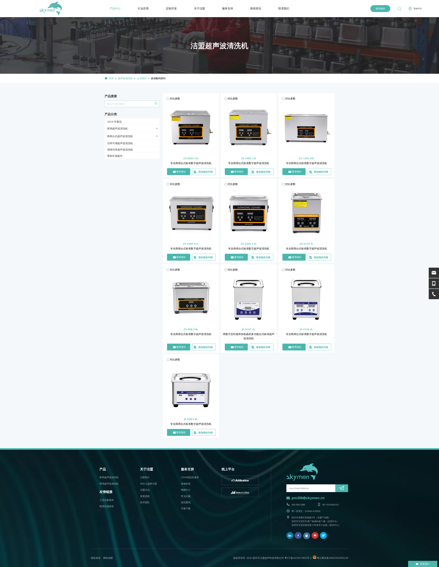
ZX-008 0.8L (190, 329)
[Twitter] (323, 535)
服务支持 (227, 8)
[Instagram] (306, 535)
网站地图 (108, 557)
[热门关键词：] (156, 104)
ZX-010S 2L (306, 243)
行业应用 (143, 8)
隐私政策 (95, 557)
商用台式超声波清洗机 (120, 136)
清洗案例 (186, 502)
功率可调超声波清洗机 (120, 143)
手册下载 (186, 508)
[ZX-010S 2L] (306, 213)
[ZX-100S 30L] (306, 127)
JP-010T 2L (248, 329)
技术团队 (145, 502)
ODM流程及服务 (190, 477)
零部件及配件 (115, 156)
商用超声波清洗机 (109, 483)
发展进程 (145, 496)
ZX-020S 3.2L (249, 243)
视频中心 (186, 489)
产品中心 (115, 8)
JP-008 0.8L (191, 419)
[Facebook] (298, 535)
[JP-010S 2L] (306, 298)
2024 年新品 (114, 121)
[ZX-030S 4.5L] (191, 213)
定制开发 (171, 8)
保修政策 (186, 483)
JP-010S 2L (306, 329)
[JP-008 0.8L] (191, 388)
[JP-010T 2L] (249, 298)
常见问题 (186, 496)
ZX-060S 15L (191, 158)
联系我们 (283, 8)
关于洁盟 (199, 8)
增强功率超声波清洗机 (120, 149)
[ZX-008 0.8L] (191, 298)
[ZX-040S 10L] (249, 127)
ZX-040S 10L (248, 158)
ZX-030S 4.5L (191, 243)
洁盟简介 (145, 477)
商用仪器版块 (106, 506)
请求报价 (380, 8)
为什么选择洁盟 (148, 483)
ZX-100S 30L (306, 158)
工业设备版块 (106, 500)
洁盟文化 (145, 489)
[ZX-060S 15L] (191, 127)
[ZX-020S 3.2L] (249, 213)
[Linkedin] (289, 535)
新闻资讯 (255, 8)
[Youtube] (315, 535)
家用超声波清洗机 (117, 128)
